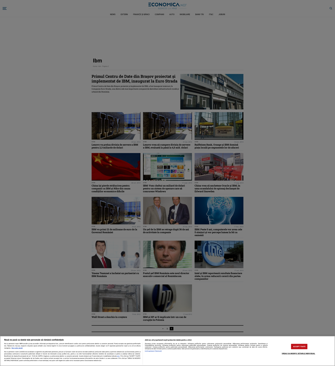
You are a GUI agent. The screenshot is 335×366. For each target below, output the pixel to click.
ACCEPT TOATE (299, 347)
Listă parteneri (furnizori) (153, 351)
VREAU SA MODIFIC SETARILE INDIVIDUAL (298, 353)
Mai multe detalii (17, 348)
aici (118, 356)
